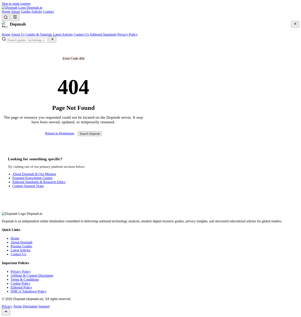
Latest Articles (63, 34)
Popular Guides (21, 246)
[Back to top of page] (6, 311)
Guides (26, 11)
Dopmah (34, 7)
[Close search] (52, 39)
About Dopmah (21, 242)
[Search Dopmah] (6, 18)
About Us (18, 34)
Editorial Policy (21, 287)
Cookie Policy (20, 283)
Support (44, 306)
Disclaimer (30, 306)
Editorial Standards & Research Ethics (38, 182)
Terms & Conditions (25, 279)
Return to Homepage (59, 133)
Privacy (7, 306)
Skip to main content (16, 4)
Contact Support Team (28, 186)
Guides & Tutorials (39, 34)
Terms (17, 306)
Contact (48, 11)
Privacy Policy (127, 34)
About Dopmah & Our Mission (34, 174)
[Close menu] (295, 24)
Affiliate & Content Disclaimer (32, 275)
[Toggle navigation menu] (15, 17)
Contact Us (81, 34)
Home (6, 11)
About (15, 11)
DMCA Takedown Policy (28, 291)
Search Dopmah (90, 133)
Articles (36, 11)
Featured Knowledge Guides (32, 178)
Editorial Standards (103, 34)
